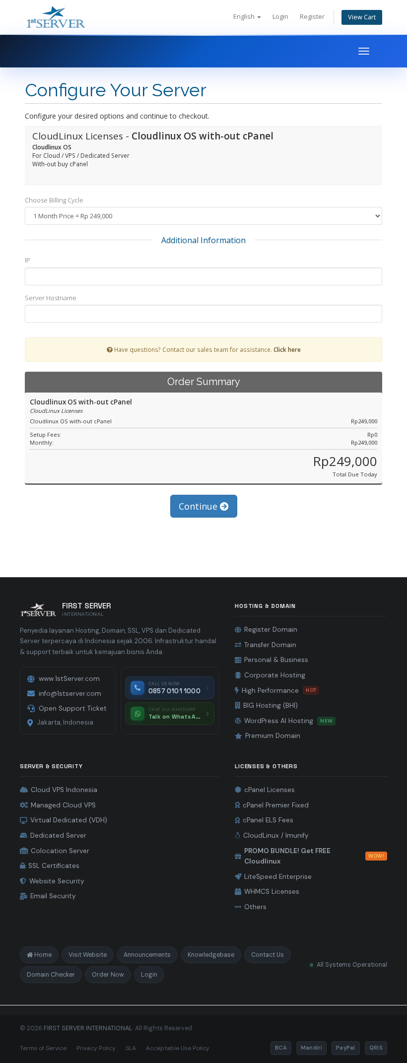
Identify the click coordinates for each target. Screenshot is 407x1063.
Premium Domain (272, 735)
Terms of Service (43, 1048)
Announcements (147, 955)
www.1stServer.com (69, 678)
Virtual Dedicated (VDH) (68, 820)
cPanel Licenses (269, 790)
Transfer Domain (270, 645)
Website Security (56, 881)
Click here (287, 349)
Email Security (53, 896)
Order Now (108, 975)
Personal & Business (276, 660)
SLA (131, 1048)
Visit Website (87, 955)
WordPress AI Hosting (288, 721)
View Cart (362, 17)
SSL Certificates (53, 866)
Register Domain (270, 629)
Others (255, 907)
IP (27, 260)
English (244, 16)
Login (280, 16)
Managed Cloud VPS (63, 805)
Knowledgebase (211, 955)
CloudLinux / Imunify (276, 835)
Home (43, 955)
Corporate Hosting (274, 675)
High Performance (279, 690)
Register (312, 16)
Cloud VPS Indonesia (64, 790)
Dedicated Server (58, 835)
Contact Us (267, 955)
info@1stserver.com (70, 693)
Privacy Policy (96, 1048)
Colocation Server (60, 851)
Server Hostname (50, 297)
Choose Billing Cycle (54, 200)
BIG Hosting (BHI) (270, 705)
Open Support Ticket (73, 708)
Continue (199, 506)
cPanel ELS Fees (268, 820)
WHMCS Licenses (271, 891)
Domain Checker (51, 975)
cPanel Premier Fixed (276, 805)
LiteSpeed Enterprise (278, 876)
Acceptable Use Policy (177, 1048)
